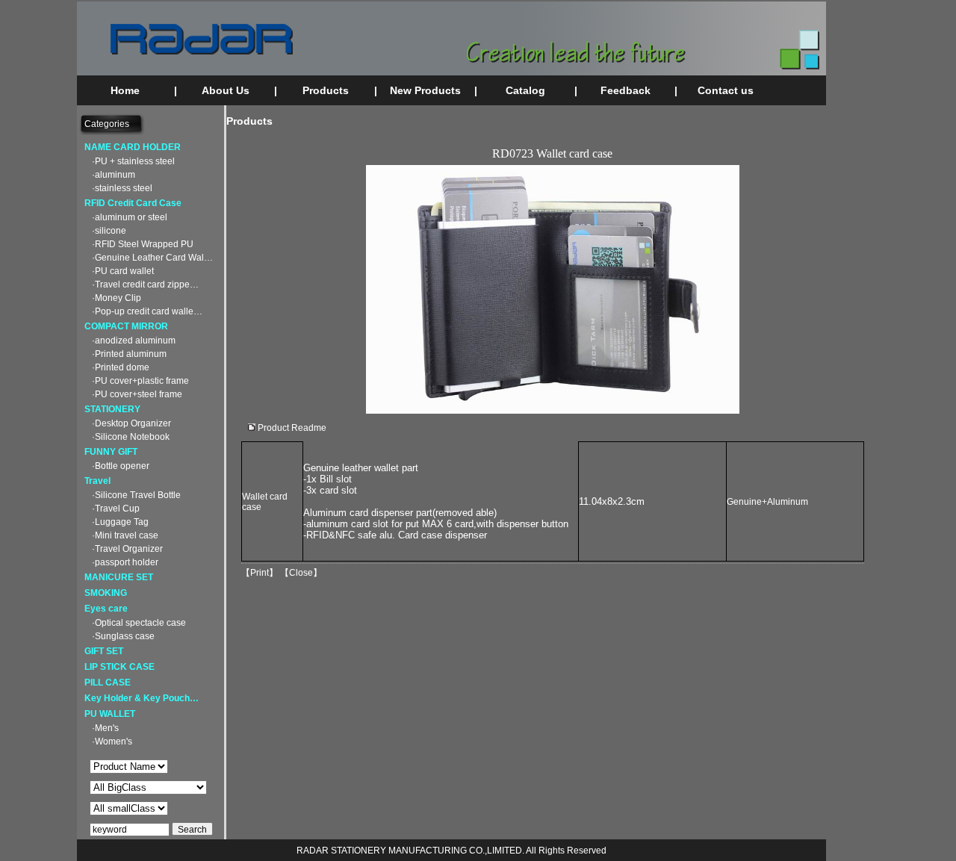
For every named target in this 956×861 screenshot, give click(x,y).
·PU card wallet (123, 271)
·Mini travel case (125, 535)
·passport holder (125, 562)
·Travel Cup (116, 508)
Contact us (726, 90)
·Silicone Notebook (131, 437)
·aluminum (113, 175)
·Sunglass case (123, 636)
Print (259, 573)
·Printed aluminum (129, 354)
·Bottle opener (120, 466)
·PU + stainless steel (133, 161)
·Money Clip (116, 298)
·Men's (105, 728)
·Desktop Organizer (131, 423)
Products (325, 90)
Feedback (625, 90)
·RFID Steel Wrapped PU (142, 244)
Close (301, 573)
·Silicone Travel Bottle (136, 495)
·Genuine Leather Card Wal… (152, 257)
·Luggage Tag (120, 522)
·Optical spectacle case (139, 623)
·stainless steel (122, 188)
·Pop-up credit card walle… (147, 311)
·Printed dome (120, 367)
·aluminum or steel (129, 217)
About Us (225, 90)
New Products (425, 90)
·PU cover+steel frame (137, 394)
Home (125, 90)
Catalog (525, 90)
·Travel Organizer (127, 549)
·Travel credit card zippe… (145, 284)
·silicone (109, 231)
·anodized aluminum (134, 340)
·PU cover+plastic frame (140, 381)
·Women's (112, 741)
